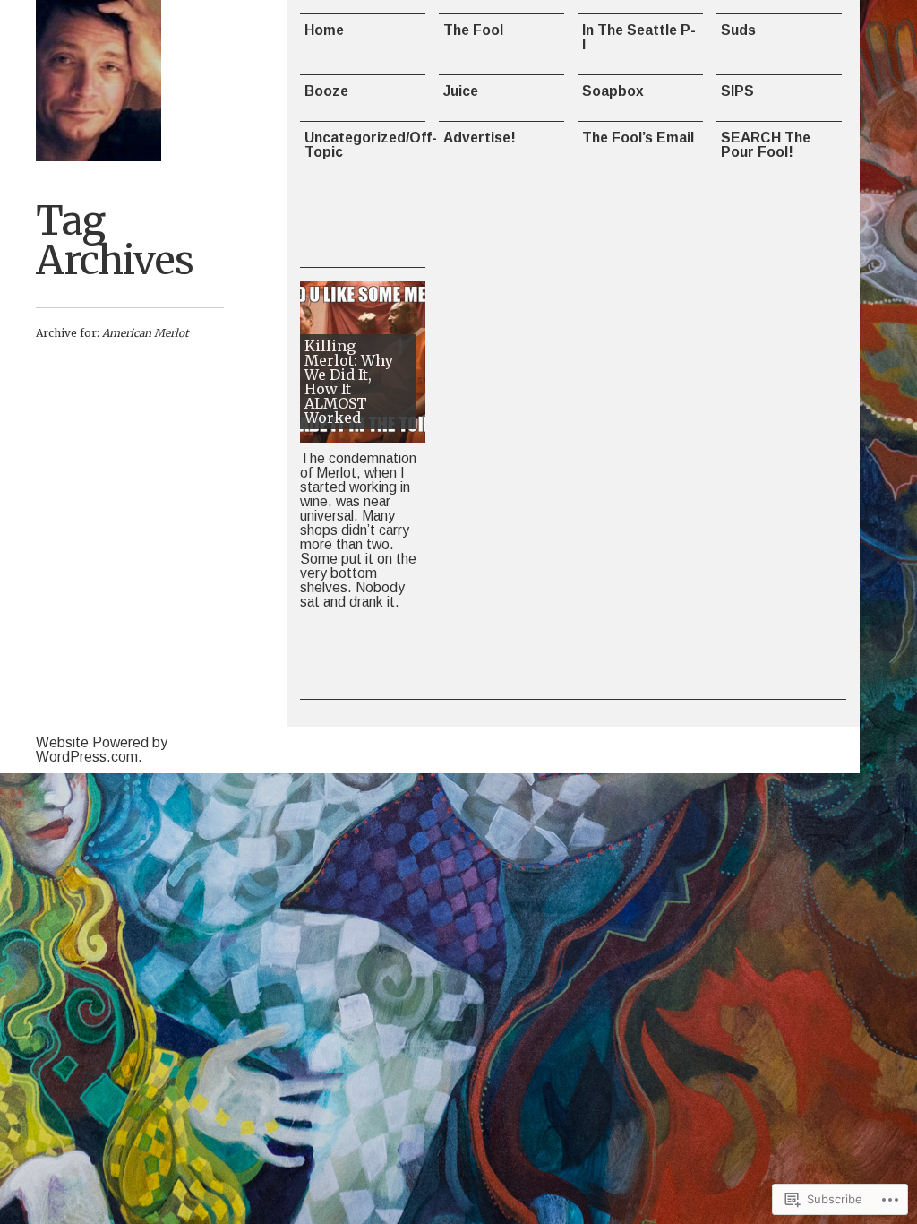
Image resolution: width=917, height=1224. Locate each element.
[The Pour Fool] (98, 80)
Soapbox (613, 91)
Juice (460, 91)
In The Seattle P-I (639, 37)
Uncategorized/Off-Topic (364, 144)
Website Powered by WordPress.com (101, 749)
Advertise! (479, 137)
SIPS (737, 91)
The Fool (473, 30)
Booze (326, 91)
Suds (738, 30)
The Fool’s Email (638, 137)
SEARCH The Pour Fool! (765, 144)
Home (324, 30)
